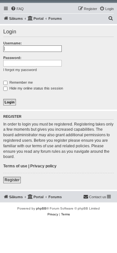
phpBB (41, 208)
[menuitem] (17, 9)
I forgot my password (20, 70)
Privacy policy (43, 166)
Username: (12, 43)
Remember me (20, 82)
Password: (12, 58)
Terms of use (15, 166)
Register (12, 180)
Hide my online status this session (35, 88)
